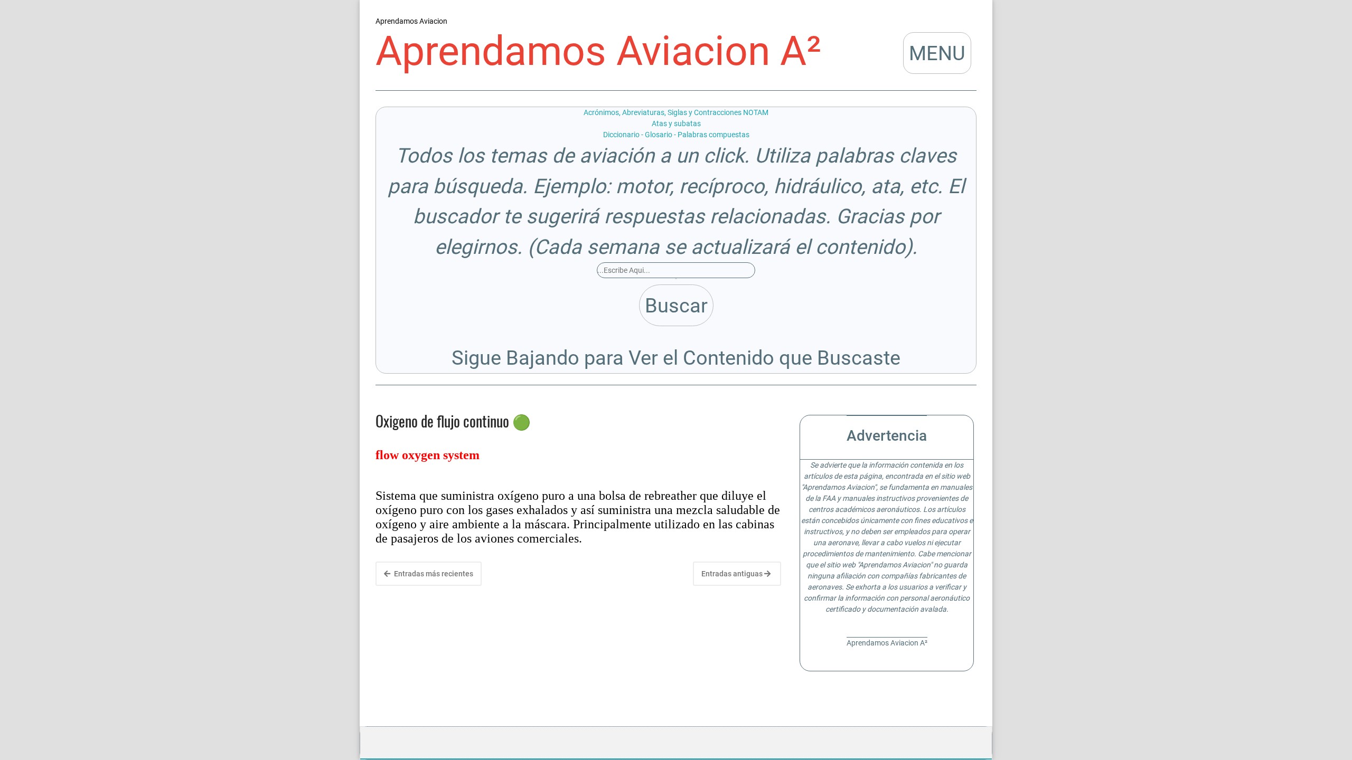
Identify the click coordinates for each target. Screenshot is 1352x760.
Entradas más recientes (432, 573)
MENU (937, 53)
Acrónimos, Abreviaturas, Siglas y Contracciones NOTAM (676, 112)
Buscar (676, 305)
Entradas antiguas (732, 573)
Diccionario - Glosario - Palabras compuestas (676, 134)
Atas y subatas (676, 123)
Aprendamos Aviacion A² (598, 51)
